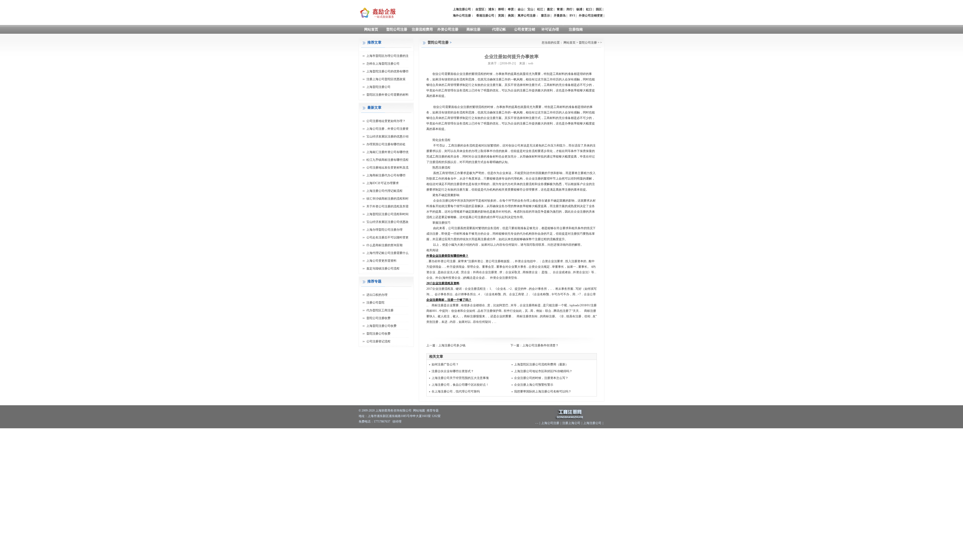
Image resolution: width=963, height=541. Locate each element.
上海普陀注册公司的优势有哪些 (387, 71)
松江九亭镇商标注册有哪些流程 (387, 160)
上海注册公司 (592, 423)
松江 (540, 9)
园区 (599, 9)
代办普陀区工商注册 (379, 310)
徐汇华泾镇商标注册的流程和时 (387, 198)
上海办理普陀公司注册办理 (384, 229)
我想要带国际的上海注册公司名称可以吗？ (542, 391)
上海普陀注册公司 (378, 87)
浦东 (491, 9)
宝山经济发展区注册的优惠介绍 (387, 136)
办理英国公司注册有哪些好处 (386, 144)
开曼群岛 (560, 15)
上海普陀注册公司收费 (381, 326)
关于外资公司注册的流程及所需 (387, 206)
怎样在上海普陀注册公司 (382, 63)
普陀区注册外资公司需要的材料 (387, 94)
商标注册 (473, 29)
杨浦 (579, 9)
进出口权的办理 (376, 295)
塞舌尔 (545, 15)
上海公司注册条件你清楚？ (540, 345)
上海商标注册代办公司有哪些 (386, 175)
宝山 (530, 9)
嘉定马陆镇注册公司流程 (382, 268)
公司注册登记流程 (378, 341)
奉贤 (511, 9)
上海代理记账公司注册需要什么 (387, 253)
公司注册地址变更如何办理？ (386, 121)
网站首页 (371, 29)
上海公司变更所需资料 (381, 260)
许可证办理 (550, 29)
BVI (572, 15)
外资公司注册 (447, 29)
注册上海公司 (571, 423)
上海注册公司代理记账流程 (384, 191)
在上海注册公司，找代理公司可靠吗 (456, 391)
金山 (521, 9)
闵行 (570, 9)
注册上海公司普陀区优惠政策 (386, 79)
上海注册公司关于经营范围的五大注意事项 (460, 378)
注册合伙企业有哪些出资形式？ (453, 371)
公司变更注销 (524, 29)
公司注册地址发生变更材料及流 (387, 167)
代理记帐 (499, 29)
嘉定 (550, 9)
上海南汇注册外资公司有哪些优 (387, 152)
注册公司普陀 (375, 302)
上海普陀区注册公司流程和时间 (387, 214)
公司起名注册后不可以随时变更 (387, 237)
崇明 (501, 9)
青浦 (560, 9)
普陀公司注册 (396, 29)
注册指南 (576, 29)
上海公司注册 (550, 423)
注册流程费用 (422, 29)
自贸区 (480, 9)
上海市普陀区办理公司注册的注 (387, 56)
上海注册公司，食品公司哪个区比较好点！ (460, 384)
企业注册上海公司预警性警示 (533, 384)
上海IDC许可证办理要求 (382, 183)
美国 (511, 15)
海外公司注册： (463, 15)
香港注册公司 (485, 15)
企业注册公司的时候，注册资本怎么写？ (541, 378)
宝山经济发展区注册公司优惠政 (387, 222)
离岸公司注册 (527, 15)
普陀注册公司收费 (378, 333)
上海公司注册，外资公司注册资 (387, 128)
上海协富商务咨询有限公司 (393, 410)
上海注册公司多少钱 (451, 345)
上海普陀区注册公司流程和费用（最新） (541, 364)
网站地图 (419, 410)
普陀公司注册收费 (378, 318)
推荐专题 (433, 410)
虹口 (589, 9)
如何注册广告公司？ (445, 364)
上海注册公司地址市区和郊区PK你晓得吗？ (543, 371)
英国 (501, 15)
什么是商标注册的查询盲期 (384, 245)
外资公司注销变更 (591, 15)
